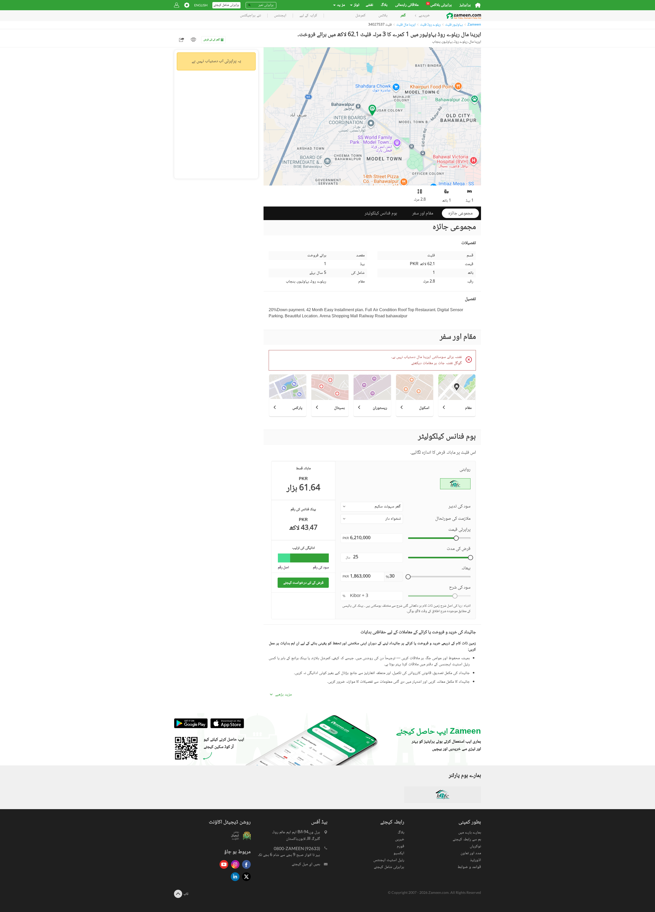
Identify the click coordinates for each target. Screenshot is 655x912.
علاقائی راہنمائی (407, 5)
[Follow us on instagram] (233, 869)
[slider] (456, 538)
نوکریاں (475, 846)
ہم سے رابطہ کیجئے (467, 839)
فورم (400, 846)
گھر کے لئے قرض (211, 39)
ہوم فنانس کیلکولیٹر (381, 213)
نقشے (369, 5)
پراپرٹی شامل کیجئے (389, 867)
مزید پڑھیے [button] (283, 695)
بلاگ (384, 5)
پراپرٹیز (465, 5)
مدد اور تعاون (471, 853)
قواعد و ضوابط (469, 867)
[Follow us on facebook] (245, 869)
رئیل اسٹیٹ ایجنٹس (388, 860)
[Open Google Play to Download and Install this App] (191, 727)
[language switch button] (200, 5)
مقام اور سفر (422, 213)
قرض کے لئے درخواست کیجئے (303, 583)
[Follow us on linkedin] (233, 881)
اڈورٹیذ (475, 860)
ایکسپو (399, 853)
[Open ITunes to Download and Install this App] (226, 727)
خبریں (399, 839)
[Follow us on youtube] (222, 869)
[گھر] (478, 5)
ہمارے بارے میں (469, 832)
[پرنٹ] (193, 39)
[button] (372, 507)
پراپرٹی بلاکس (439, 5)
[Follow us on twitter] (245, 881)
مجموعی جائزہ (460, 213)
